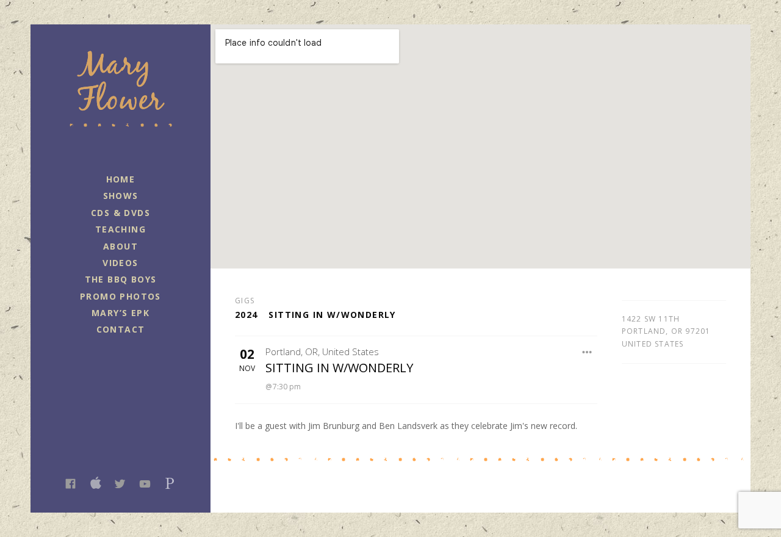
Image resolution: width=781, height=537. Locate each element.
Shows (121, 195)
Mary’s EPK (120, 313)
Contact (120, 329)
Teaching (120, 229)
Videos (120, 262)
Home (120, 179)
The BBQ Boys (121, 279)
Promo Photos (120, 296)
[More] (587, 352)
